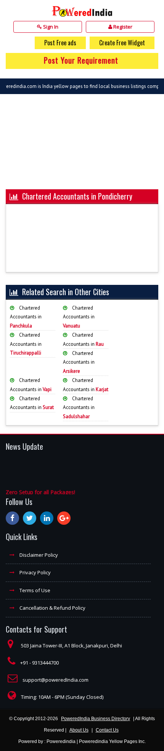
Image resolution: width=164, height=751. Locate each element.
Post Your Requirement (81, 60)
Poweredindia (61, 741)
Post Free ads (60, 42)
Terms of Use (34, 590)
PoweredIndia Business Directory (95, 718)
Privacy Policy (34, 572)
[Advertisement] (82, 145)
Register (122, 26)
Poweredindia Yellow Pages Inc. (112, 741)
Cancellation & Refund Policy (51, 607)
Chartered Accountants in (26, 317)
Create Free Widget (122, 42)
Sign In (50, 26)
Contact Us (107, 730)
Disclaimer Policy (38, 554)
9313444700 (45, 662)
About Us (78, 730)
